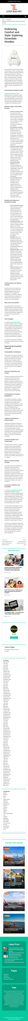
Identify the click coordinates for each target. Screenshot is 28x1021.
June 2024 (5, 703)
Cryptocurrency (6, 799)
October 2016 (6, 783)
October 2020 (6, 772)
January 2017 (6, 782)
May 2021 (5, 761)
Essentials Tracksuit (16, 997)
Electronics (5, 802)
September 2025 (7, 679)
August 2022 (6, 738)
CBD (4, 797)
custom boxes (8, 993)
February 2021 (6, 766)
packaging (6, 1004)
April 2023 (5, 725)
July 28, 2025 (7, 887)
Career (4, 796)
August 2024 (6, 700)
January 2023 (6, 730)
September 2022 (7, 736)
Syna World (21, 1004)
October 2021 (6, 753)
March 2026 (6, 670)
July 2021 (5, 758)
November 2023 (7, 714)
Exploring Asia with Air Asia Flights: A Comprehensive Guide (14, 907)
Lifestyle (5, 816)
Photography (6, 819)
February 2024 (6, 709)
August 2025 (6, 681)
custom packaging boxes (8, 995)
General (5, 810)
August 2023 (6, 719)
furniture (5, 807)
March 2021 (6, 764)
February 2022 (6, 747)
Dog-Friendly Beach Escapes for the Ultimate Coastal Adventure (13, 929)
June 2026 (5, 665)
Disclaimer (6, 976)
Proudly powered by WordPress (12, 1017)
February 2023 (6, 728)
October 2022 (6, 734)
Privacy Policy (7, 977)
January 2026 (6, 673)
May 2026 (5, 666)
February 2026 (6, 671)
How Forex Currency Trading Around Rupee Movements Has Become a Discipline (14, 591)
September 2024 (7, 698)
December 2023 (7, 712)
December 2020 (7, 769)
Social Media (6, 826)
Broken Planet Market (11, 991)
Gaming (5, 808)
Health (4, 812)
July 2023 (5, 720)
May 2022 (5, 742)
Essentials (22, 995)
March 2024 (6, 707)
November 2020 (7, 771)
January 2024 (6, 711)
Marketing (5, 818)
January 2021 (6, 768)
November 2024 (7, 695)
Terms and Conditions (8, 979)
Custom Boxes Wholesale (17, 993)
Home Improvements (8, 813)
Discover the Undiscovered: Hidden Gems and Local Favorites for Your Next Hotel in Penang (13, 884)
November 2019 (7, 779)
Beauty (4, 793)
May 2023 (5, 723)
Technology (5, 827)
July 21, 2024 (12, 45)
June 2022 (5, 741)
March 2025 (6, 689)
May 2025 (5, 685)
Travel (4, 829)
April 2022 (5, 744)
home (9, 999)
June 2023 (5, 722)
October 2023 (6, 715)
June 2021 (5, 760)
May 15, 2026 (7, 616)
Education (5, 801)
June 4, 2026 (7, 595)
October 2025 (6, 677)
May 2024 (5, 704)
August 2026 (6, 662)
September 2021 (7, 755)
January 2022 (6, 749)
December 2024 (7, 693)
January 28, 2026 (8, 864)
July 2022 (5, 739)
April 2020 (5, 777)
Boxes (5, 991)
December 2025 (7, 674)
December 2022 (7, 731)
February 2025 (6, 690)
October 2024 (6, 696)
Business (17, 45)
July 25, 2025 (7, 909)
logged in (12, 649)
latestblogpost (15, 1002)
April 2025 (5, 687)
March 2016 (6, 785)
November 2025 (7, 676)
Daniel (6, 45)
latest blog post (8, 1002)
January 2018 (6, 780)
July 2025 (5, 682)
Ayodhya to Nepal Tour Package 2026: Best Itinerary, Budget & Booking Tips (14, 862)
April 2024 (5, 706)
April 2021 (5, 763)
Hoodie (22, 999)
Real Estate (5, 821)
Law (4, 815)
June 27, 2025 (8, 932)
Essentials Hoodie (7, 997)
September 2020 (7, 774)
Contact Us (6, 974)
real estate (12, 1004)
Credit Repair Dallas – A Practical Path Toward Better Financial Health (14, 613)
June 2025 (5, 684)
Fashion (5, 805)
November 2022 (7, 733)
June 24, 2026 (8, 572)
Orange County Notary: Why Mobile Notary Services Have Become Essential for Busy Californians (13, 569)
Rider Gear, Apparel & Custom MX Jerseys (14, 962)
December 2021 (7, 750)
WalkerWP (17, 1019)
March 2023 (6, 726)
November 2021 (7, 752)
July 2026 (5, 663)
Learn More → (14, 637)
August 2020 (6, 775)
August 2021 (6, 756)
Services (5, 824)
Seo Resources (6, 823)
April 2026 (5, 668)
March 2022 (6, 745)
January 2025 (6, 692)
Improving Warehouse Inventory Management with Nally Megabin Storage (16, 949)
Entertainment (6, 804)
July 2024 (5, 701)
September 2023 (7, 717)
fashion (22, 997)
